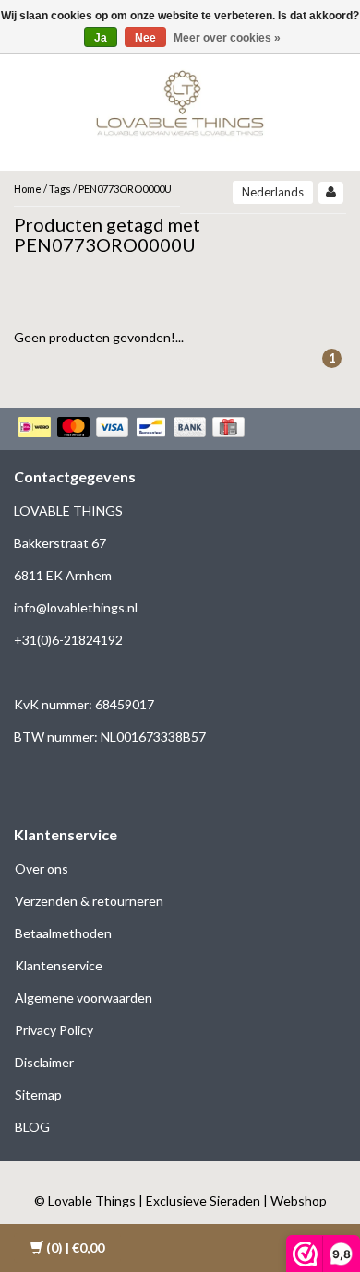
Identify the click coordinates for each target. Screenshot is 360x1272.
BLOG (32, 1127)
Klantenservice (58, 965)
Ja (100, 37)
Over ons (41, 868)
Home (28, 189)
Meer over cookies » (227, 37)
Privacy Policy (54, 1030)
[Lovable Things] (180, 99)
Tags (60, 189)
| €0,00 (75, 1247)
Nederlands (273, 191)
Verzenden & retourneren (89, 901)
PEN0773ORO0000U (125, 189)
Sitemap (38, 1094)
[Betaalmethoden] (133, 429)
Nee (145, 37)
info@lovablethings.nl (76, 607)
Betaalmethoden (63, 933)
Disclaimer (44, 1062)
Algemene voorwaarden (83, 997)
